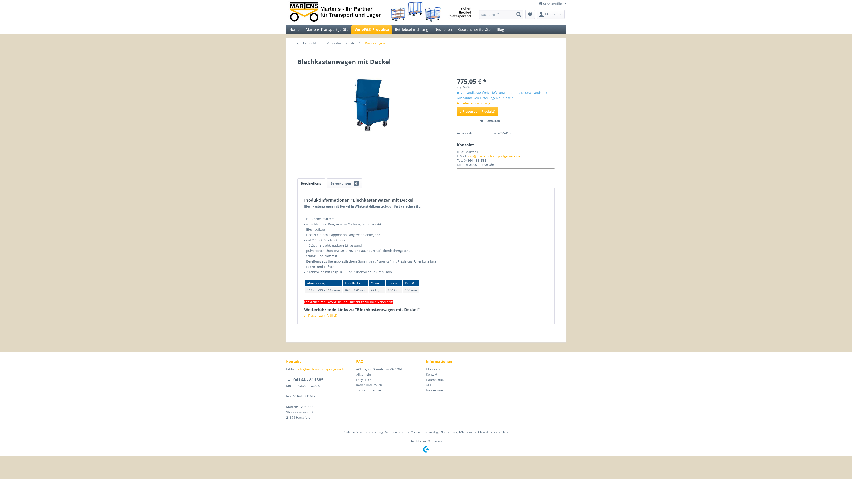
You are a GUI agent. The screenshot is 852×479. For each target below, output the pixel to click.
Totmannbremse (368, 390)
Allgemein (363, 374)
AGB (429, 385)
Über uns (433, 369)
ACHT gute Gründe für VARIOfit (379, 369)
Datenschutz (435, 380)
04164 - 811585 (308, 380)
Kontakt (431, 374)
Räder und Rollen (369, 385)
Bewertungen (344, 183)
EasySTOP (363, 380)
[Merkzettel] (530, 14)
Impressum (434, 390)
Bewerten (492, 121)
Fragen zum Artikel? (322, 315)
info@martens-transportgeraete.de (494, 156)
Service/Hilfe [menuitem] (552, 4)
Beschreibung (311, 183)
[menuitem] (501, 14)
